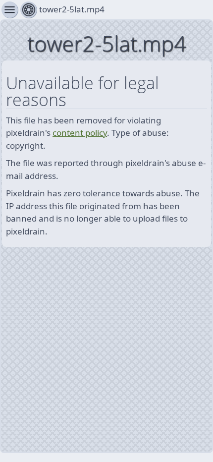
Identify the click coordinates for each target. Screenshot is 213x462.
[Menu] (28, 9)
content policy (80, 132)
